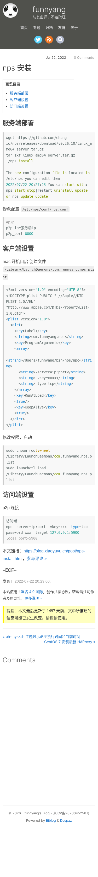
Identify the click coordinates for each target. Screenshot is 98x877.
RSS (49, 40)
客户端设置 (19, 100)
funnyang (49, 9)
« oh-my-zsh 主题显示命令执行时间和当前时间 (41, 636)
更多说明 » (33, 598)
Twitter (38, 40)
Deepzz (66, 820)
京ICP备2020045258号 (71, 813)
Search (60, 40)
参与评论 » (37, 558)
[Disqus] (49, 732)
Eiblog (51, 820)
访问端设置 (19, 106)
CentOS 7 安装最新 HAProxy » (69, 641)
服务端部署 (19, 93)
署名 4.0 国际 (32, 592)
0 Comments (84, 58)
